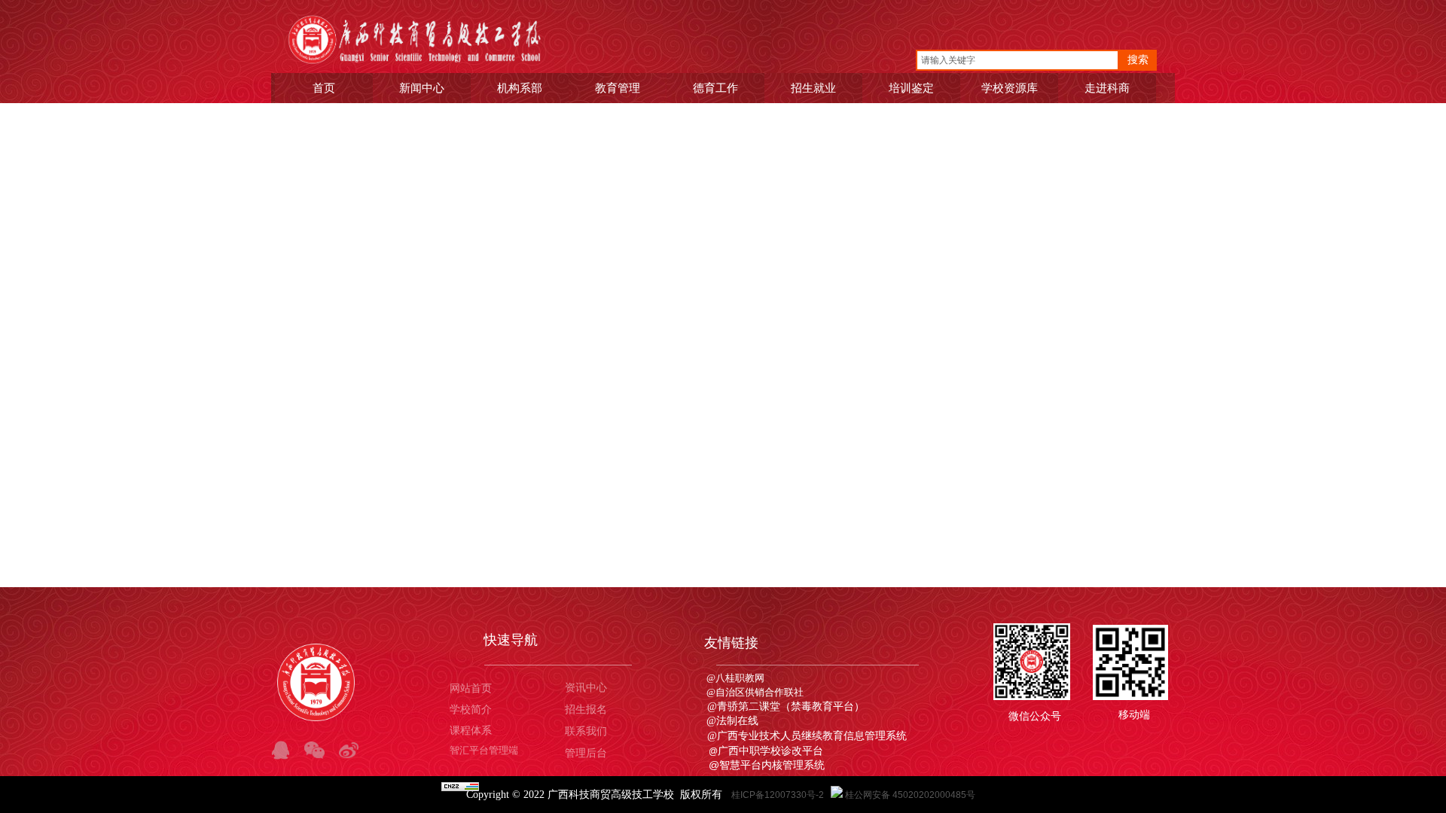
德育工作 (715, 87)
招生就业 (813, 87)
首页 (324, 87)
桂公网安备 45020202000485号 (910, 795)
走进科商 (1107, 87)
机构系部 (519, 87)
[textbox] (1017, 60)
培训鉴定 (911, 87)
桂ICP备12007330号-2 (778, 795)
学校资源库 (1009, 87)
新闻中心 (421, 87)
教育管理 (617, 87)
